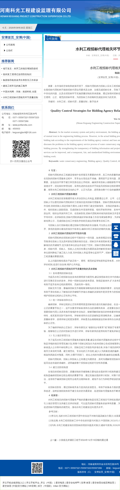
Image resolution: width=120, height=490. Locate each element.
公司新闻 (10, 44)
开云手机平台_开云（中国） (40, 482)
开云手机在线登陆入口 (13, 482)
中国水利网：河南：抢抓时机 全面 (19, 91)
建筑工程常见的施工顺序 (15, 85)
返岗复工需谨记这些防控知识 (17, 74)
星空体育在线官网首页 (103, 482)
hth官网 (32, 485)
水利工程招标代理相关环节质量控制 (20, 97)
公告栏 (9, 50)
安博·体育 (85, 482)
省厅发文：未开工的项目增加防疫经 (20, 68)
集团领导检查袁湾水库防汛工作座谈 (20, 79)
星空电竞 (60, 482)
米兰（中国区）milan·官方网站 (53, 485)
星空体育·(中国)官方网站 (14, 485)
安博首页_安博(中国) (35, 13)
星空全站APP (72, 482)
